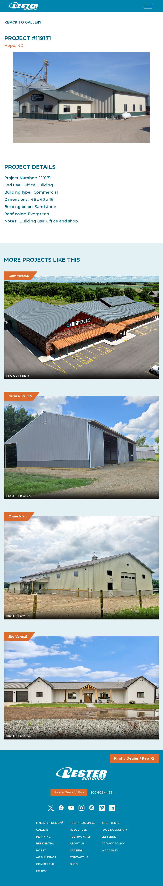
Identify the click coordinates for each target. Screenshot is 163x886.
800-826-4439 (101, 792)
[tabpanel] (81, 97)
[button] (148, 6)
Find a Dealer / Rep (131, 758)
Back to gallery (24, 22)
